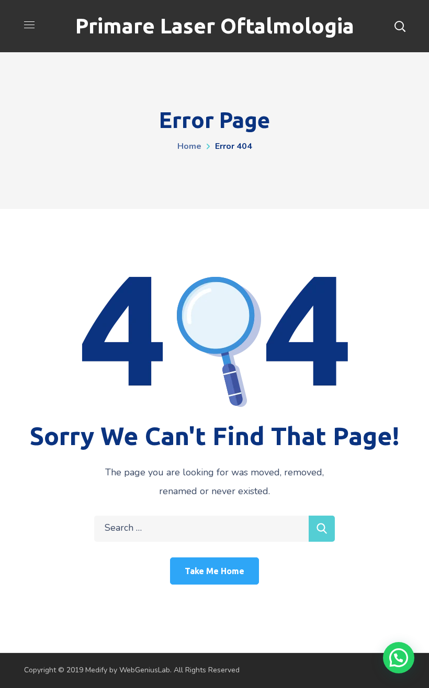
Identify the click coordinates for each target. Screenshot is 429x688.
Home (189, 146)
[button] (398, 657)
